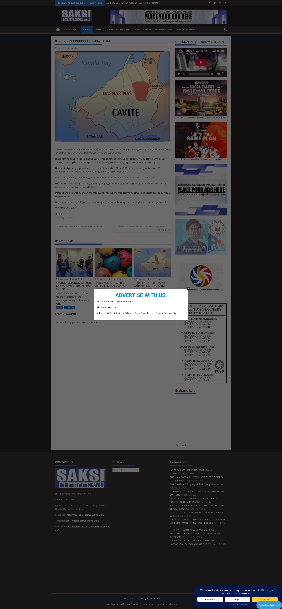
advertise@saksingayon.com (118, 301)
